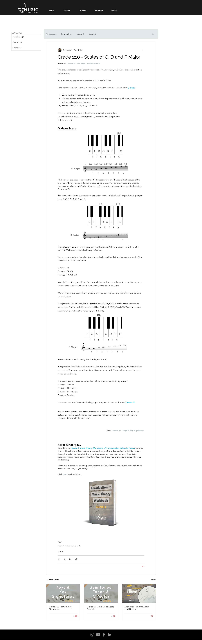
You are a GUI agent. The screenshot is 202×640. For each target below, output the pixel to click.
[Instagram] (92, 634)
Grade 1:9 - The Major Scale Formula (100, 607)
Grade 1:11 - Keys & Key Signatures (60, 607)
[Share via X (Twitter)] (64, 559)
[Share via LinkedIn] (70, 559)
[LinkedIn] (109, 634)
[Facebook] (103, 634)
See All (153, 579)
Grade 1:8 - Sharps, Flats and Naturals (137, 607)
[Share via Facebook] (59, 559)
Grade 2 (92, 34)
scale (79, 546)
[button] (153, 34)
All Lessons (51, 34)
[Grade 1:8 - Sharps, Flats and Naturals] (139, 593)
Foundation (66, 34)
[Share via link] (76, 559)
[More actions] (142, 50)
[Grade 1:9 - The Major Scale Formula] (101, 593)
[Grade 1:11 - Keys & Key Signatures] (63, 593)
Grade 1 (80, 34)
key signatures (70, 546)
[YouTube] (98, 634)
